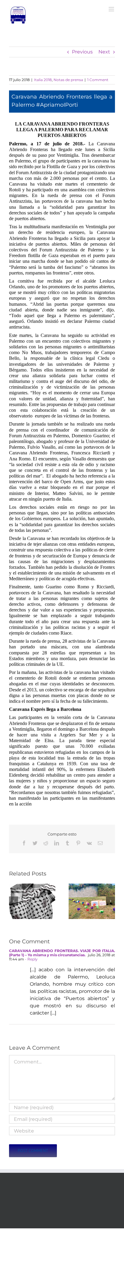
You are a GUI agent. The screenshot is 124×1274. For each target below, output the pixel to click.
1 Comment (97, 79)
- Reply (31, 959)
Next (104, 52)
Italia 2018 (43, 79)
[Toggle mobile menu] (112, 9)
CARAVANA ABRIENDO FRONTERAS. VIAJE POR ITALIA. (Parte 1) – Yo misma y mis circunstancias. (62, 952)
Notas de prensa (68, 79)
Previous (82, 52)
